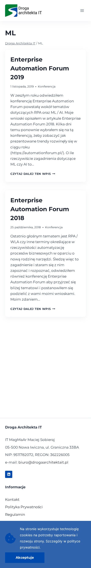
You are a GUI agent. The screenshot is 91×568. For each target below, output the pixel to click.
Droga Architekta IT (20, 43)
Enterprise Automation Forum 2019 (39, 68)
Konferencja (46, 86)
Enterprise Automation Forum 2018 (39, 209)
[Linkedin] (8, 474)
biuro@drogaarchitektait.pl (43, 462)
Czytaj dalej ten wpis (32, 173)
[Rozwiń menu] (82, 10)
